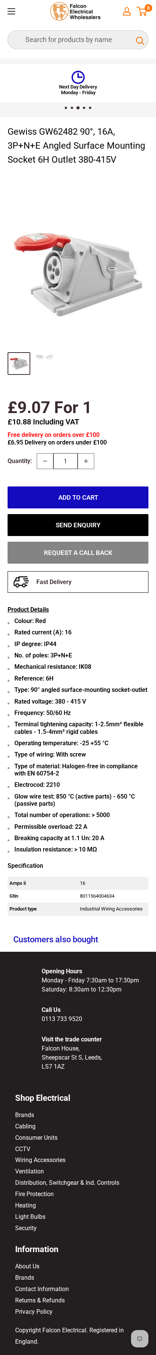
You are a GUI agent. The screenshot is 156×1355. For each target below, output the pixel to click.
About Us (27, 1266)
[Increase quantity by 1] (86, 461)
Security (26, 1228)
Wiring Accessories (40, 1160)
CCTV (22, 1149)
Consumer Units (36, 1137)
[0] (142, 11)
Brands (24, 1115)
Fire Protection (34, 1194)
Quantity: (20, 461)
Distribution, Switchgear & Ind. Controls (67, 1182)
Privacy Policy (34, 1311)
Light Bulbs (30, 1216)
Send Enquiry (78, 525)
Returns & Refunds (40, 1300)
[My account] (127, 11)
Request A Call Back (78, 552)
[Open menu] (11, 11)
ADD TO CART (78, 497)
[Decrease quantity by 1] (45, 461)
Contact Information (42, 1289)
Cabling (25, 1126)
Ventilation (29, 1171)
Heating (25, 1205)
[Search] (138, 39)
